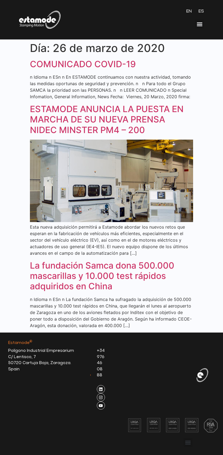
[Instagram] (101, 397)
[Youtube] (101, 405)
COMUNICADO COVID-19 (83, 64)
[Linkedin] (101, 389)
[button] (199, 24)
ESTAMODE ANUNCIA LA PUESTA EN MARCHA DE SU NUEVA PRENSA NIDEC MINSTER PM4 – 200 (107, 119)
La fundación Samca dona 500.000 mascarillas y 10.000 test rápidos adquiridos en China (102, 276)
